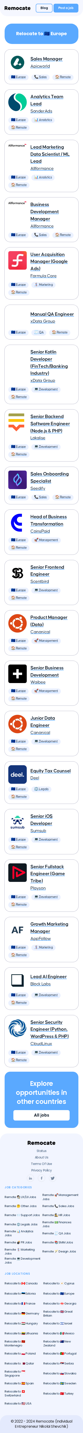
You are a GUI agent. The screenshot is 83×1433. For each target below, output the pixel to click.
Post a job (66, 8)
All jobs (41, 1115)
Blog (44, 8)
